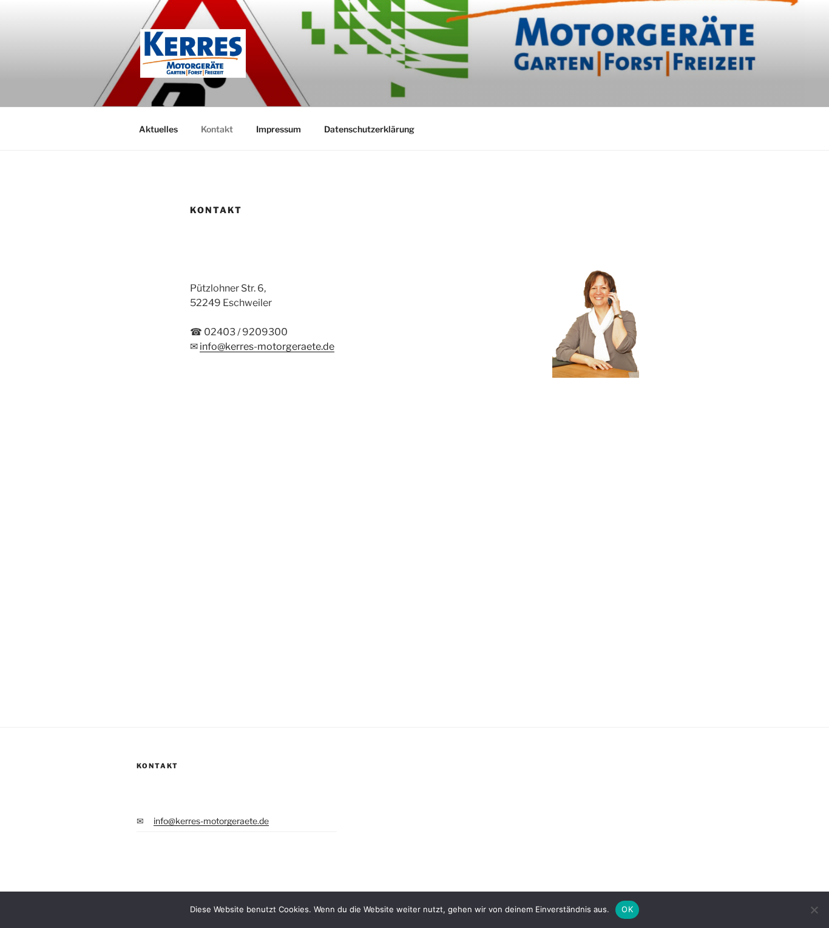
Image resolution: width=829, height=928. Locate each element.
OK (627, 909)
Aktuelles (158, 129)
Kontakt (217, 129)
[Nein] (814, 910)
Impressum (278, 129)
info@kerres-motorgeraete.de (267, 346)
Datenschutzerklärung (369, 129)
